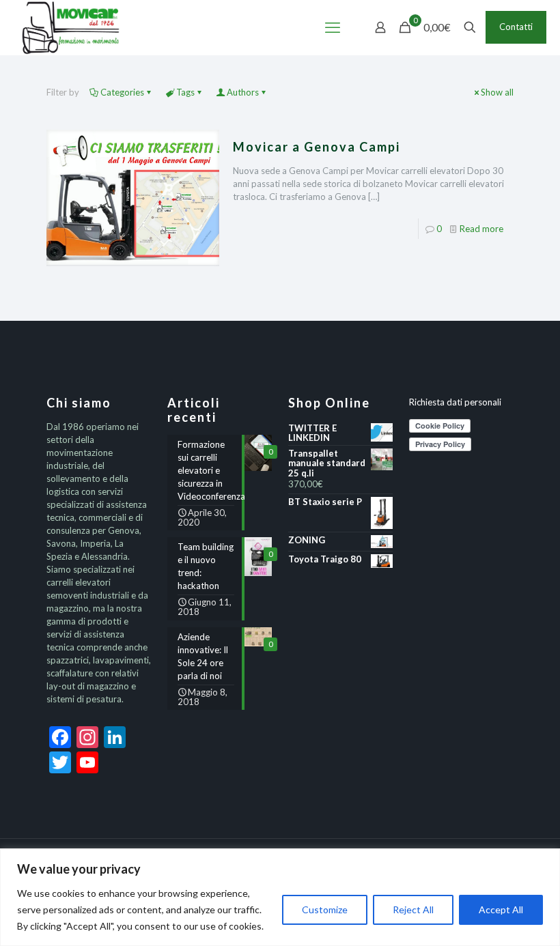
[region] (280, 897)
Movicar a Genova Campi (316, 146)
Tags (185, 92)
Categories (122, 92)
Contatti (516, 26)
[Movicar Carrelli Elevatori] (71, 27)
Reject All (413, 909)
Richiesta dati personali (455, 402)
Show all (497, 92)
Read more (481, 228)
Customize (325, 909)
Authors (243, 92)
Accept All (501, 909)
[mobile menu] (332, 27)
